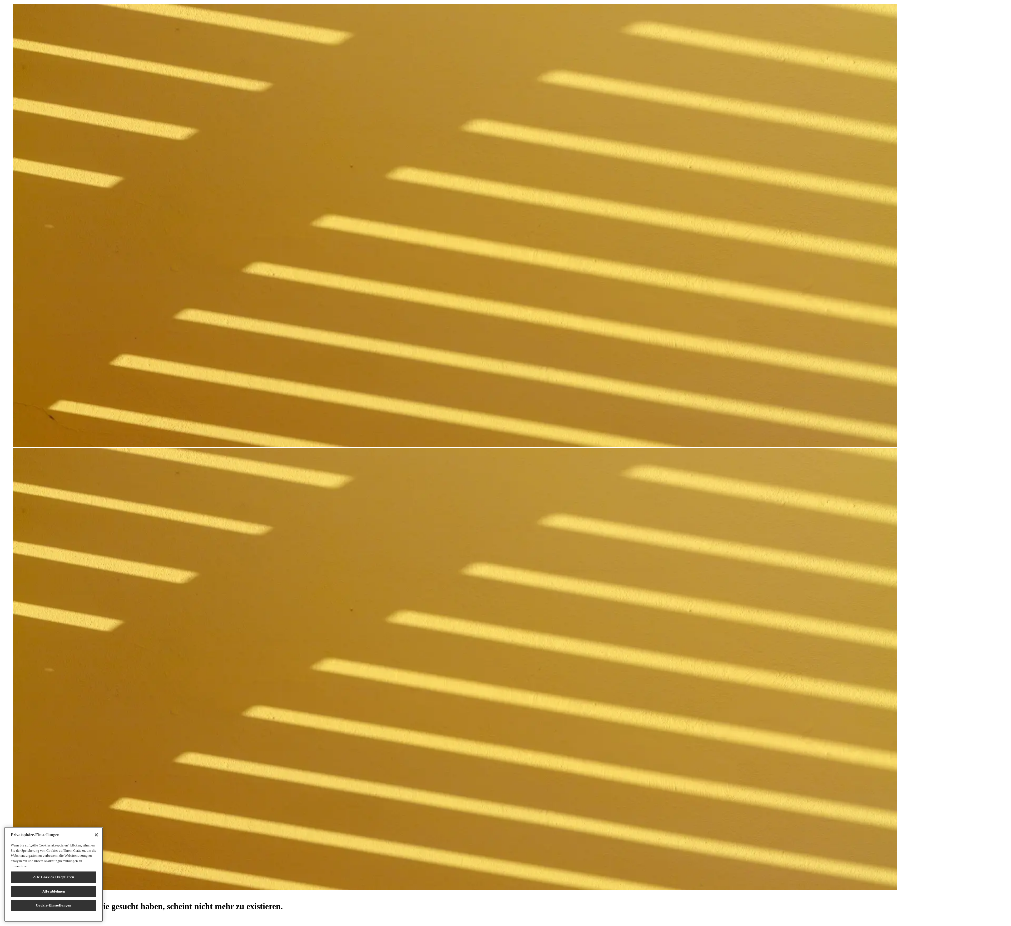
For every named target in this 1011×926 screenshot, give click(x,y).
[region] (53, 874)
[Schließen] (96, 835)
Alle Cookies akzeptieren (53, 877)
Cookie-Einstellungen (53, 905)
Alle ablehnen (53, 891)
